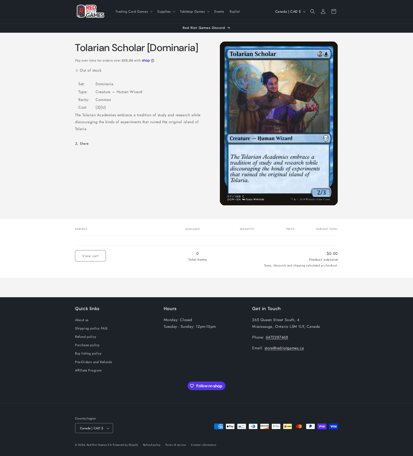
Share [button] (84, 143)
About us (82, 319)
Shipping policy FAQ (91, 328)
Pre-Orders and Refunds (93, 361)
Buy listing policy (88, 353)
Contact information (203, 445)
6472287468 (277, 337)
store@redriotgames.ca (284, 347)
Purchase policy (87, 344)
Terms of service (175, 445)
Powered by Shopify (125, 445)
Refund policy (85, 336)
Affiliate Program (88, 370)
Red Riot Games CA (99, 445)
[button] (134, 11)
